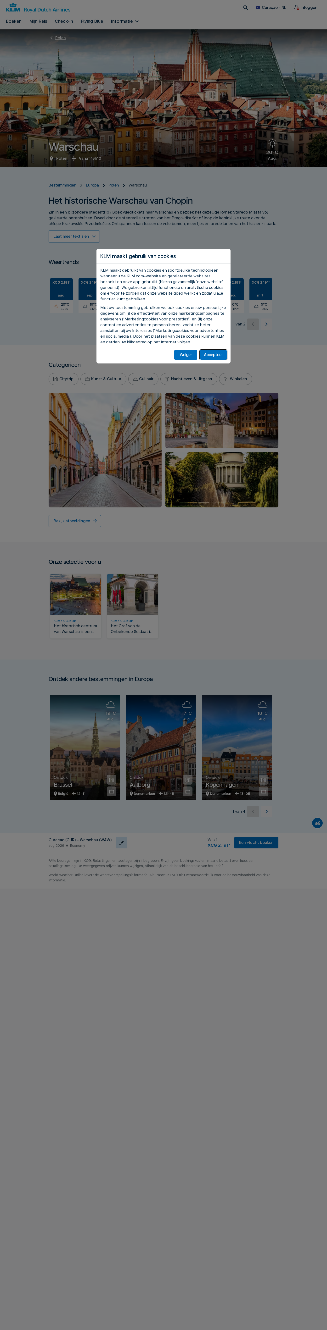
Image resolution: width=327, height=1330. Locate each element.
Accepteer (213, 354)
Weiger (186, 354)
